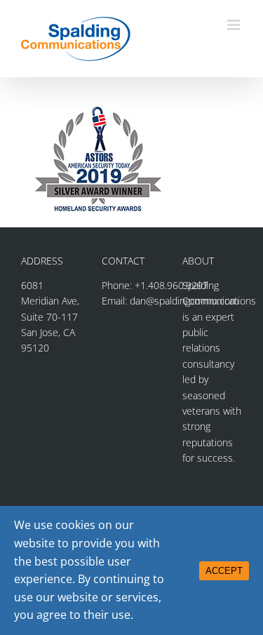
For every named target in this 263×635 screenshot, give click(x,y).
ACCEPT (224, 571)
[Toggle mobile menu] (234, 25)
